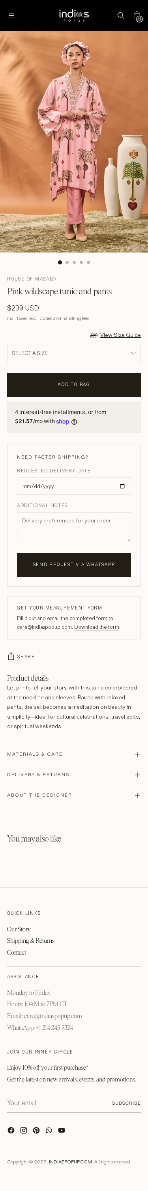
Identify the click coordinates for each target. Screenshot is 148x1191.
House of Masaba (31, 279)
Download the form (96, 627)
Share (26, 657)
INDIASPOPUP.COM (70, 1162)
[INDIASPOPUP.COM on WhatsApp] (49, 1132)
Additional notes (42, 505)
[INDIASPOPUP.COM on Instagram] (24, 1132)
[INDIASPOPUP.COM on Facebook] (12, 1132)
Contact (16, 952)
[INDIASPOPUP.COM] (74, 15)
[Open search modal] (120, 15)
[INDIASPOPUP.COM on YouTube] (62, 1132)
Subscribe (126, 1103)
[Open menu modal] (11, 15)
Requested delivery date (54, 471)
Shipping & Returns (30, 940)
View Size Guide (120, 334)
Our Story (19, 929)
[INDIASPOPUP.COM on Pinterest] (37, 1132)
